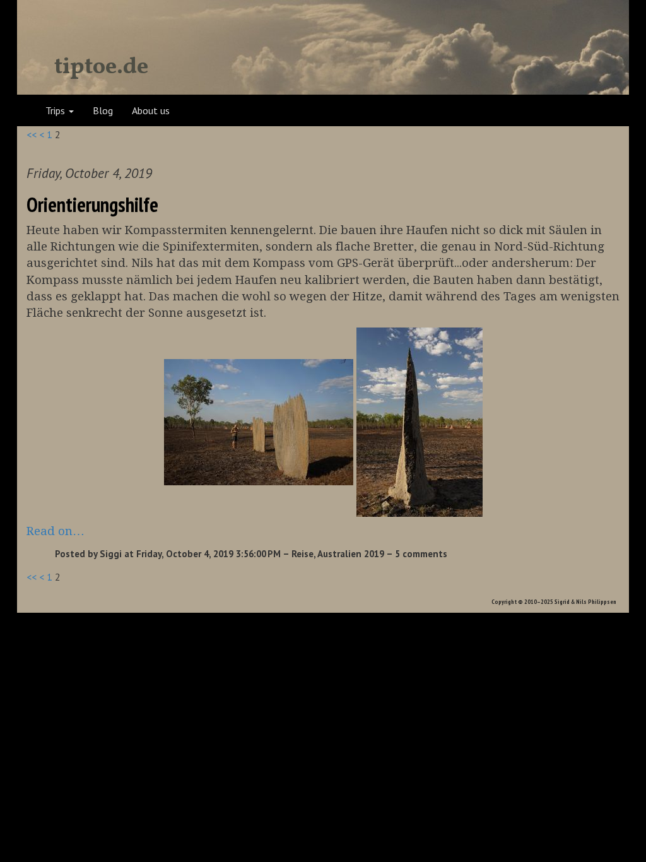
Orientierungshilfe (92, 204)
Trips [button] (56, 110)
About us (151, 110)
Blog (103, 110)
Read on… (55, 531)
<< (31, 134)
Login (598, 110)
